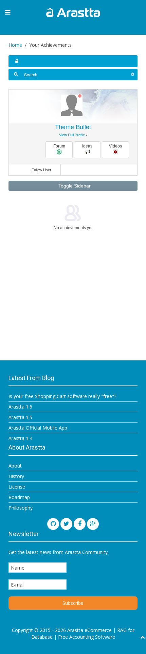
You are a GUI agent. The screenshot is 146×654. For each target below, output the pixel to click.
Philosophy (20, 507)
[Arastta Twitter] (66, 524)
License (16, 486)
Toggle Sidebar (74, 186)
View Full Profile (72, 135)
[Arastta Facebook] (80, 524)
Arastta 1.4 (20, 438)
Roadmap (19, 497)
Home (15, 45)
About (15, 465)
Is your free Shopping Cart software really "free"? (62, 396)
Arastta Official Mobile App (37, 427)
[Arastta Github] (53, 524)
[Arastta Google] (93, 524)
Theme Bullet (73, 126)
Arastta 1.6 (20, 406)
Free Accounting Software (86, 637)
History (16, 476)
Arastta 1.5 (20, 417)
